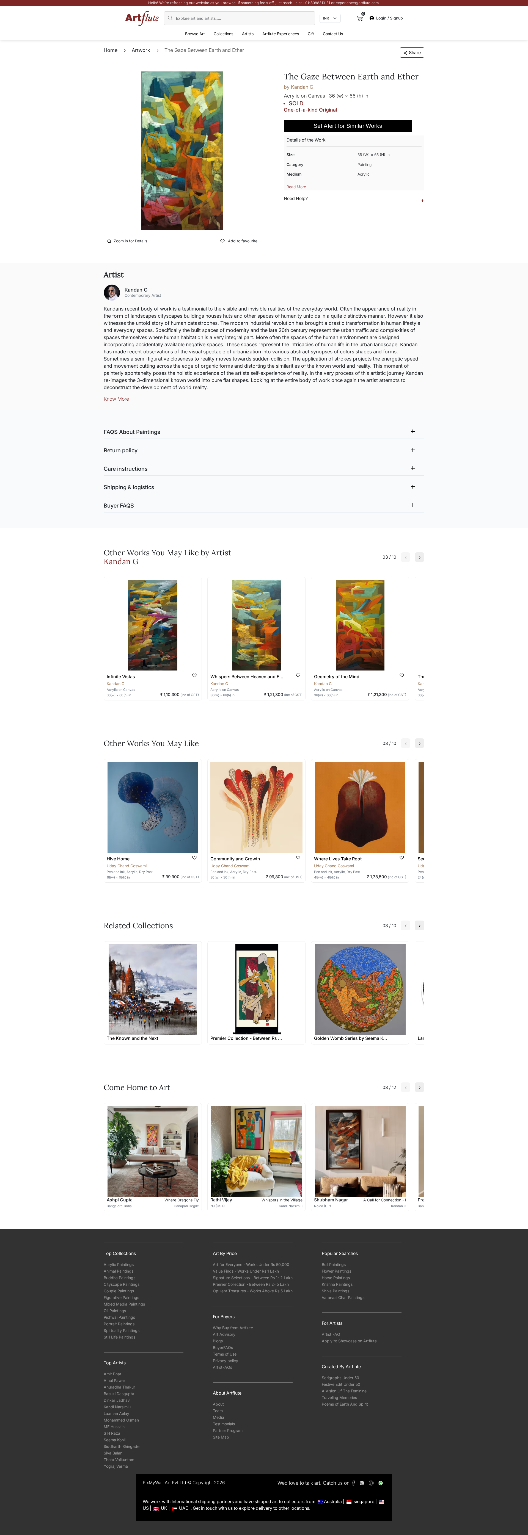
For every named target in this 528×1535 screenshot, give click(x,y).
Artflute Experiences (280, 33)
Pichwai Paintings (119, 1317)
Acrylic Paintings (119, 1264)
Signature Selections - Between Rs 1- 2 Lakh (253, 1277)
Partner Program (228, 1430)
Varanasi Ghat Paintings (343, 1297)
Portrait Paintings (119, 1323)
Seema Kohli (114, 1439)
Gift (311, 33)
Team (218, 1410)
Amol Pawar (114, 1380)
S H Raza (112, 1433)
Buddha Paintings (119, 1277)
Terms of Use (225, 1354)
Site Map (221, 1437)
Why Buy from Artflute (233, 1327)
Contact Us (333, 33)
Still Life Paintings (119, 1337)
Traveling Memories (339, 1397)
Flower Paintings (336, 1271)
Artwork (141, 50)
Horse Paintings (336, 1277)
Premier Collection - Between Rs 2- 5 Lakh (251, 1284)
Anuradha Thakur (119, 1387)
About (218, 1404)
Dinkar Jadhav (117, 1400)
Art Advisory (224, 1334)
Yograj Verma (116, 1466)
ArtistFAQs (222, 1367)
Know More (116, 399)
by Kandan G (298, 87)
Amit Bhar (112, 1373)
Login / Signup (389, 18)
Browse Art (195, 33)
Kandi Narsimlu (117, 1406)
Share (415, 52)
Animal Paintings (118, 1271)
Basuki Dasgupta (119, 1393)
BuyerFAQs (223, 1347)
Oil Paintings (115, 1310)
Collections (223, 33)
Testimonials (224, 1424)
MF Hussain (114, 1426)
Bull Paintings (334, 1264)
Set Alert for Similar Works (348, 126)
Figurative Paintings (121, 1297)
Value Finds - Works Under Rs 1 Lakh (246, 1271)
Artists (248, 33)
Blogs (218, 1341)
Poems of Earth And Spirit (345, 1404)
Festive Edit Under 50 (341, 1384)
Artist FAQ (331, 1334)
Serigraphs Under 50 (340, 1377)
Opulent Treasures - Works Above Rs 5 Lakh (253, 1291)
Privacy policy (225, 1360)
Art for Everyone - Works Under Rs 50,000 (251, 1264)
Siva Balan (113, 1453)
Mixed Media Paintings (124, 1304)
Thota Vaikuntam (119, 1459)
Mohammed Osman (121, 1420)
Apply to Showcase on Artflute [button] (349, 1341)
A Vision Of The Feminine (344, 1391)
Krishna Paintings (337, 1284)
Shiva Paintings (335, 1291)
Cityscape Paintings (121, 1284)
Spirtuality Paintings (121, 1330)
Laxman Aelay (116, 1413)
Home (110, 50)
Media (218, 1417)
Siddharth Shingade (121, 1446)
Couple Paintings (119, 1291)
